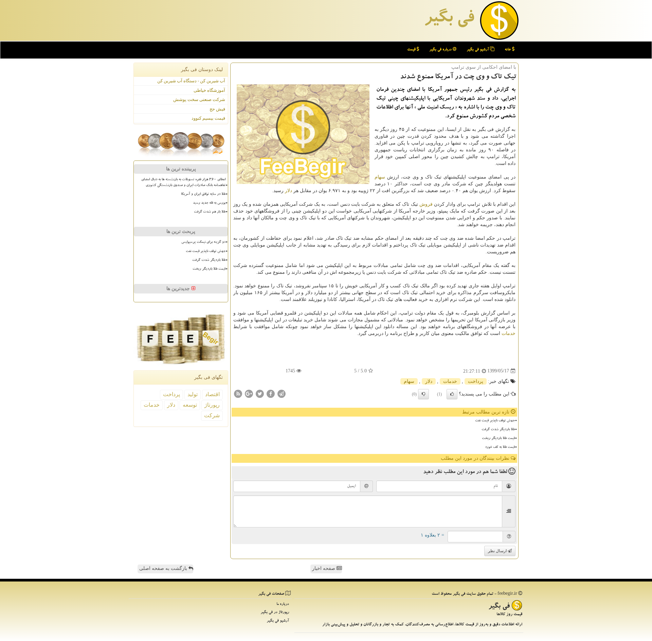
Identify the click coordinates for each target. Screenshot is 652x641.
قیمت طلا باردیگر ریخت (498, 439)
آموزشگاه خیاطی (209, 90)
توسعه (190, 405)
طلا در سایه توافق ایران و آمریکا (203, 194)
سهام (380, 177)
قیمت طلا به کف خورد (500, 447)
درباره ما (282, 604)
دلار (288, 190)
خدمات (508, 333)
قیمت (412, 50)
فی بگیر (449, 19)
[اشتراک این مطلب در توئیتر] (260, 393)
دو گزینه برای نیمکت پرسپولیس (203, 242)
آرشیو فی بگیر (478, 50)
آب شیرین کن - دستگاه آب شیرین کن (191, 80)
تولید (192, 394)
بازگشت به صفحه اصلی (163, 568)
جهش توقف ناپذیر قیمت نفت (495, 421)
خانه (508, 50)
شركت (212, 415)
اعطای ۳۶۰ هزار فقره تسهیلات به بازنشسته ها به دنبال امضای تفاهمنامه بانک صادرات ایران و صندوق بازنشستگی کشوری (183, 183)
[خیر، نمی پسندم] (423, 394)
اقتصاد (212, 394)
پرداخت (475, 381)
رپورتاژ (212, 405)
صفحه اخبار (324, 568)
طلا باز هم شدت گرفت (209, 212)
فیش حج (217, 109)
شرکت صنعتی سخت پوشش (199, 99)
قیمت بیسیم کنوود (208, 118)
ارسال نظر (498, 551)
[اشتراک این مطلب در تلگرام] (281, 393)
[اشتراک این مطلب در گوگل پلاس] (249, 393)
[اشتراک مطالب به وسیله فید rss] (238, 393)
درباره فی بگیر (441, 50)
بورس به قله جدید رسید (209, 203)
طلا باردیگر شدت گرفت (498, 430)
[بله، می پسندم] (452, 394)
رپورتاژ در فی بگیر (274, 612)
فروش (426, 204)
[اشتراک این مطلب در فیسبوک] (270, 393)
